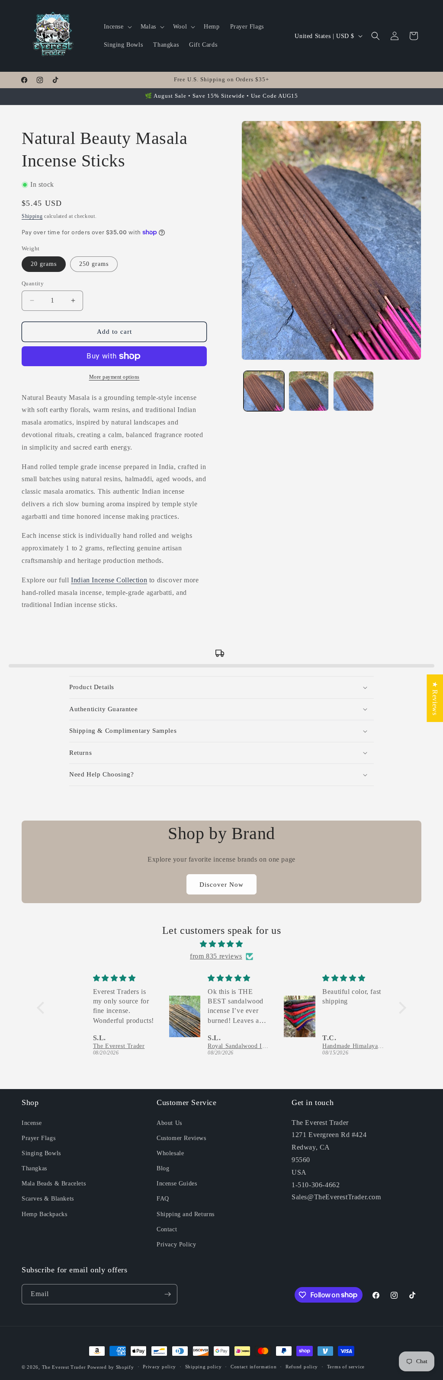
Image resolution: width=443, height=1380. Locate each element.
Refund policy (302, 1366)
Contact (167, 1229)
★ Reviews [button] (435, 698)
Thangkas (34, 1168)
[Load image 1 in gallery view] (264, 391)
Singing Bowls (41, 1153)
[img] (221, 944)
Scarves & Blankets (48, 1198)
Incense (32, 1123)
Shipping (32, 216)
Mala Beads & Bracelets (54, 1183)
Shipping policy (203, 1366)
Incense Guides (177, 1183)
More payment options (114, 377)
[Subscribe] (167, 1294)
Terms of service (346, 1366)
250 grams (94, 264)
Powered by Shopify (110, 1367)
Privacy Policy (176, 1244)
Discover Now (221, 884)
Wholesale (170, 1153)
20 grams (44, 264)
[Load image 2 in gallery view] (309, 391)
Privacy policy (159, 1366)
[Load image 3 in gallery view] (353, 391)
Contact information (253, 1366)
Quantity (33, 283)
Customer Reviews (181, 1138)
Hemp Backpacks (44, 1214)
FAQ (163, 1198)
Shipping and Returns (186, 1214)
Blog (163, 1168)
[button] (117, 27)
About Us (169, 1123)
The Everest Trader (64, 1367)
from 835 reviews (216, 956)
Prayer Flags (38, 1138)
